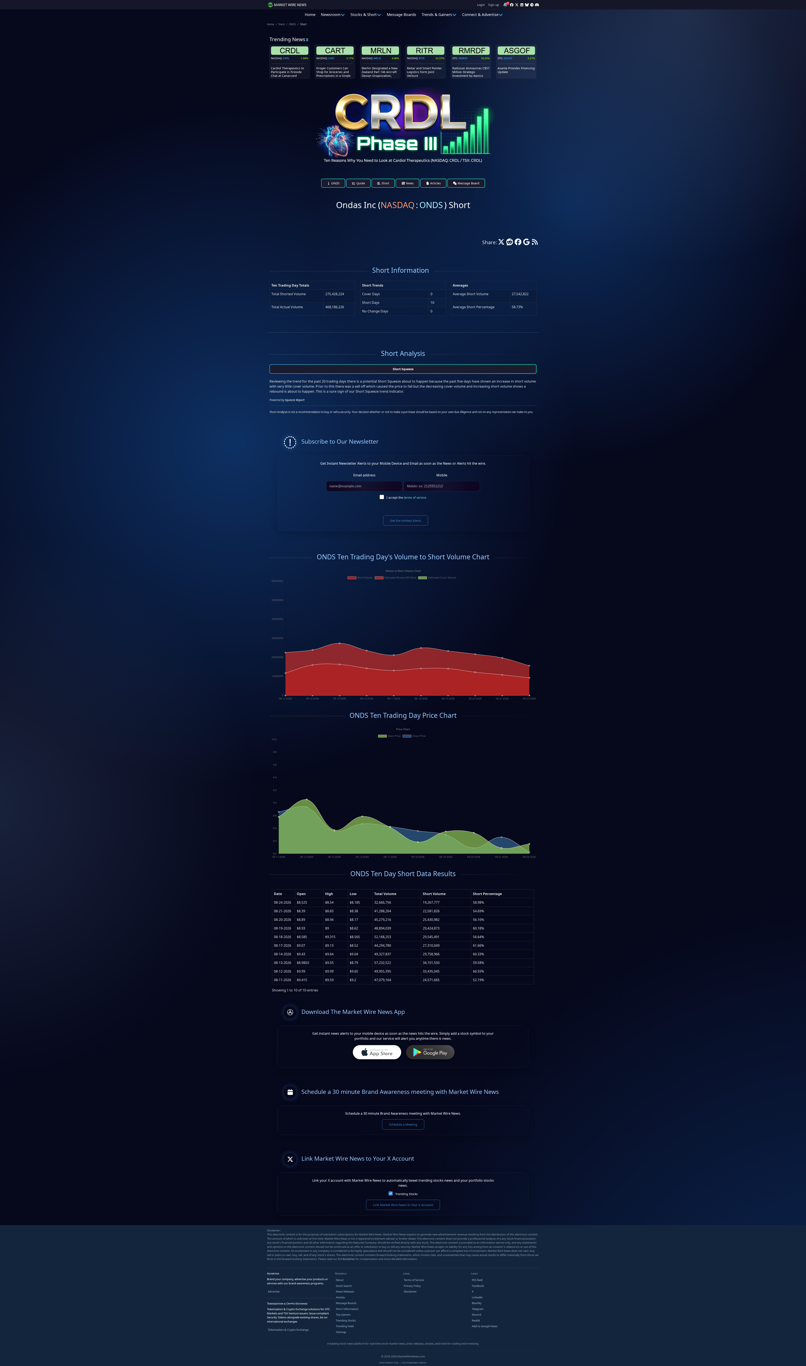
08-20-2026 (282, 919)
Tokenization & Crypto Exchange (288, 1330)
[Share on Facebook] (518, 243)
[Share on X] (501, 243)
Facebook (478, 1286)
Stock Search (344, 1286)
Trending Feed (345, 1326)
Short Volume (434, 893)
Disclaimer (410, 1291)
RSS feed (477, 1280)
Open (301, 893)
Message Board (468, 183)
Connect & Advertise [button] (480, 14)
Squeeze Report (294, 400)
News (409, 183)
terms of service (415, 497)
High (329, 893)
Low (353, 893)
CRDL (286, 58)
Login (481, 5)
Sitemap (341, 1332)
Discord (476, 1314)
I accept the (406, 497)
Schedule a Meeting (403, 1124)
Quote (360, 183)
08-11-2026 (282, 980)
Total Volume (385, 893)
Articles (435, 183)
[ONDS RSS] (535, 243)
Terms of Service (414, 1280)
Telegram (477, 1309)
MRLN (377, 58)
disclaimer (348, 1259)
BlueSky (477, 1303)
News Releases (345, 1291)
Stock (281, 24)
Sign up (493, 5)
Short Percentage (487, 893)
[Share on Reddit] (509, 243)
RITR (422, 58)
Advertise (274, 1291)
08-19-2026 (282, 928)
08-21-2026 (282, 911)
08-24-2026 (282, 902)
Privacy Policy (412, 1286)
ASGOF (508, 58)
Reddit (476, 1320)
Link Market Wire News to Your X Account (403, 1205)
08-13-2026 (282, 962)
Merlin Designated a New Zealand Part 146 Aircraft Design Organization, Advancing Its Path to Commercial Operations (380, 75)
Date (278, 893)
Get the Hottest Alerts (405, 520)
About (340, 1280)
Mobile (441, 475)
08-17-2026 (282, 945)
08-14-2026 (282, 954)
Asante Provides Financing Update (516, 70)
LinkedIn (477, 1297)
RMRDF (463, 58)
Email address (364, 475)
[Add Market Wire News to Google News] (526, 243)
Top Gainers (343, 1314)
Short (385, 183)
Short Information (347, 1309)
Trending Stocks (406, 1194)
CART (331, 58)
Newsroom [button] (330, 14)
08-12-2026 (282, 971)
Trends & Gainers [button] (437, 14)
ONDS (292, 24)
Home (310, 14)
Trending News (287, 39)
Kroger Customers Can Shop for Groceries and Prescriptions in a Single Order (333, 74)
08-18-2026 (282, 937)
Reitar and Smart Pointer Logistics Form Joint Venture (424, 72)
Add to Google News (484, 1326)
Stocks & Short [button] (364, 14)
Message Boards (401, 14)
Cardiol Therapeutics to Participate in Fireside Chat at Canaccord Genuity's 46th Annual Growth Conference (287, 75)
